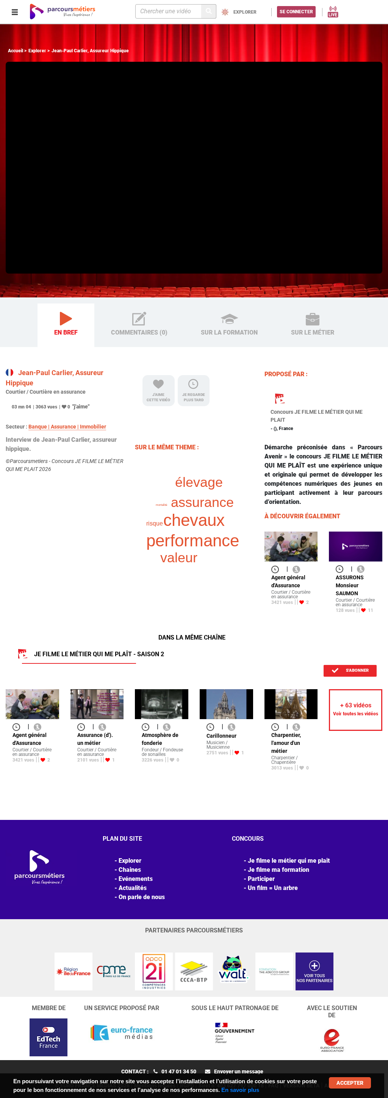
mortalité (161, 505)
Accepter (349, 1083)
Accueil (15, 50)
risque (154, 523)
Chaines (130, 869)
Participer (261, 878)
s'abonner (357, 670)
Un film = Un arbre (273, 888)
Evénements (136, 878)
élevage (199, 482)
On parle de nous (142, 897)
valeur (178, 557)
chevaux (194, 520)
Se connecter (296, 11)
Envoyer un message (238, 1071)
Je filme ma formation (278, 869)
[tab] (66, 325)
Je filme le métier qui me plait (289, 860)
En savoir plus (240, 1090)
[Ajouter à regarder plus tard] (277, 568)
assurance (202, 502)
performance (192, 540)
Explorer (37, 50)
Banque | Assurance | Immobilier (67, 427)
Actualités (133, 888)
